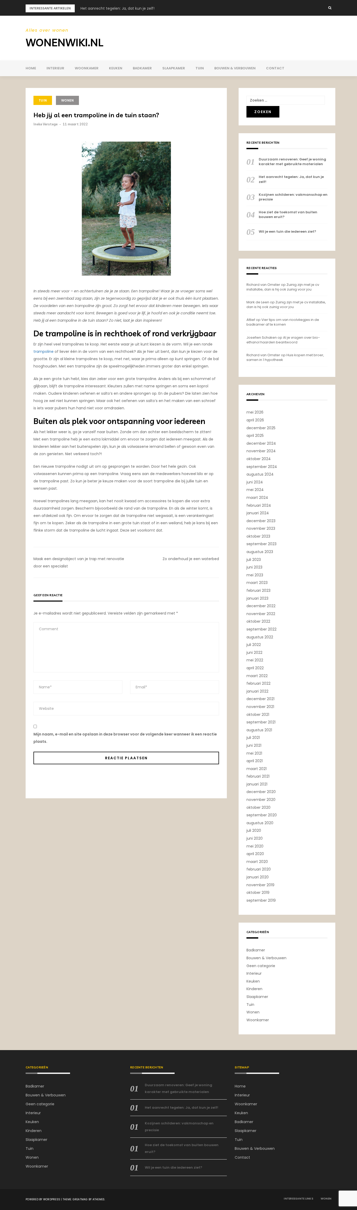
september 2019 (261, 900)
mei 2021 (254, 753)
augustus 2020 (259, 823)
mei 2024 (255, 489)
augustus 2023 (259, 551)
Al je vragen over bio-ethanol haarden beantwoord (283, 340)
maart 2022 (257, 675)
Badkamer (142, 68)
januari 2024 (257, 513)
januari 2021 (256, 784)
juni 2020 (254, 838)
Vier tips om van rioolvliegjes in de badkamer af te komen (282, 322)
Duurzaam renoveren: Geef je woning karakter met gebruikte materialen (292, 161)
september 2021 (260, 722)
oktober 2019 (257, 892)
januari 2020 (257, 877)
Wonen (67, 100)
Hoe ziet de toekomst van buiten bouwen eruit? (288, 214)
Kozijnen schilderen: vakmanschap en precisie (293, 197)
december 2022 (260, 606)
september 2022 (261, 629)
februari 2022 (258, 683)
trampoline (43, 351)
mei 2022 (254, 660)
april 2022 (255, 668)
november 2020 (260, 799)
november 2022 (260, 613)
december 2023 (260, 520)
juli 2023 (253, 559)
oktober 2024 (258, 458)
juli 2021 (253, 737)
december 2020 (261, 791)
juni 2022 (254, 652)
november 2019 (260, 885)
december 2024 (261, 443)
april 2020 (255, 853)
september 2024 (261, 466)
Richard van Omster (263, 284)
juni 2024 (254, 482)
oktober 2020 (258, 807)
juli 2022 (253, 644)
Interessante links (298, 1199)
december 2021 (260, 698)
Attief (250, 319)
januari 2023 (257, 598)
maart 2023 (257, 582)
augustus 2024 (260, 474)
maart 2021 (256, 768)
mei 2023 (254, 575)
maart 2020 (257, 861)
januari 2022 (257, 691)
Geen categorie (260, 965)
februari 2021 (257, 776)
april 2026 (255, 420)
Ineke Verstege (45, 124)
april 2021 (254, 760)
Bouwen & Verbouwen (235, 68)
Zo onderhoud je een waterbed (191, 558)
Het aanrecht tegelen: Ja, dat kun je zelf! (117, 8)
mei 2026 (254, 412)
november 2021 (260, 706)
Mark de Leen (257, 302)
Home (31, 68)
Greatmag (80, 1199)
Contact (275, 68)
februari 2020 (258, 869)
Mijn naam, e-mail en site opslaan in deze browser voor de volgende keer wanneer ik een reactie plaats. (125, 738)
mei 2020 (254, 846)
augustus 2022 (259, 637)
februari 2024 (258, 505)
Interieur (55, 68)
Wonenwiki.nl (64, 42)
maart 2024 (257, 497)
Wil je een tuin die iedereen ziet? (287, 231)
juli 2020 (253, 830)
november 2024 (261, 451)
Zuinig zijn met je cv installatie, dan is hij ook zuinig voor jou (282, 287)
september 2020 (261, 815)
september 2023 (261, 544)
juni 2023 (254, 567)
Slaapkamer (173, 68)
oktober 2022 (258, 621)
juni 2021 (253, 745)
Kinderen (254, 988)
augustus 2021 (259, 730)
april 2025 (255, 435)
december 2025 (260, 428)
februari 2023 (258, 590)
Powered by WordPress (43, 1199)
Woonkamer (87, 68)
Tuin (199, 68)
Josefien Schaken (261, 337)
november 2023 (260, 528)
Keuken (115, 68)
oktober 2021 (257, 714)
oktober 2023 (258, 536)
